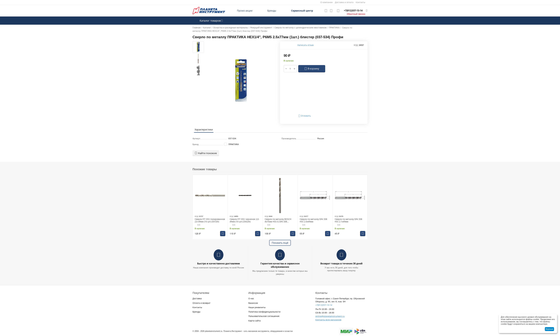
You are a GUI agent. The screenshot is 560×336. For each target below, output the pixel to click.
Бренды (271, 10)
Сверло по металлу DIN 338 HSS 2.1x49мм (348, 220)
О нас (251, 298)
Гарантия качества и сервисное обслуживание (280, 265)
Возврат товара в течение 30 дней (341, 263)
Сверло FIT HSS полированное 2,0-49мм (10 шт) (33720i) (210, 220)
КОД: (356, 45)
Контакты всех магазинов (328, 319)
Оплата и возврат (201, 303)
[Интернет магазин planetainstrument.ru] (208, 10)
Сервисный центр (302, 10)
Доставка (197, 298)
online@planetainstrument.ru (330, 316)
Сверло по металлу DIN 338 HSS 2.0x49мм (313, 220)
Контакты (197, 307)
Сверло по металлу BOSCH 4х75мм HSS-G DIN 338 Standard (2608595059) (278, 220)
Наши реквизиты (257, 307)
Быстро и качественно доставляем (218, 263)
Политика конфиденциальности (264, 311)
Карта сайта (254, 320)
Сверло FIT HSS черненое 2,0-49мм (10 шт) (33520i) (244, 220)
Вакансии (253, 303)
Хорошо (549, 329)
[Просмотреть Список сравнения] (331, 11)
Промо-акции (244, 10)
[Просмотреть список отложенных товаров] (325, 11)
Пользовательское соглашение (263, 316)
